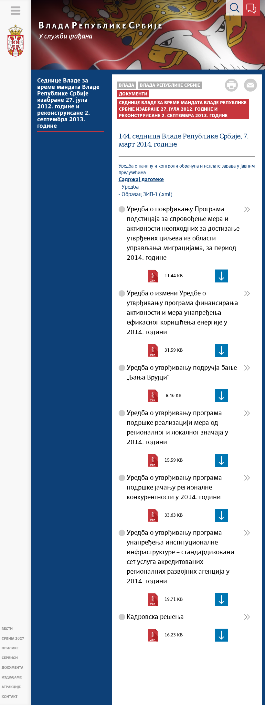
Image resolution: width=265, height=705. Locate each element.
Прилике (10, 648)
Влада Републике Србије (170, 85)
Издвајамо (12, 677)
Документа (12, 667)
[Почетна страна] (15, 41)
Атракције (11, 687)
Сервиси (10, 658)
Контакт (9, 697)
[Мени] (15, 10)
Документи (133, 94)
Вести (7, 629)
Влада (126, 85)
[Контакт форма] (251, 9)
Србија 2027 (13, 638)
